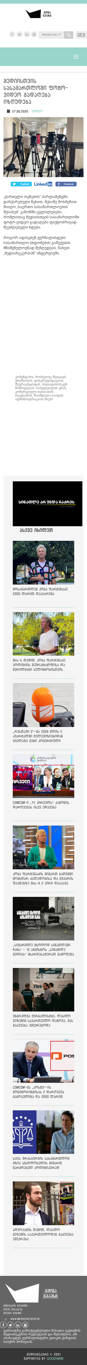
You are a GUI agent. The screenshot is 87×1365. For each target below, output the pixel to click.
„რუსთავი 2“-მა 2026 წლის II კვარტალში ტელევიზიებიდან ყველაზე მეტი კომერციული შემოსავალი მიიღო (38, 737)
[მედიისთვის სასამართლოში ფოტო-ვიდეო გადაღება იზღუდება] (43, 148)
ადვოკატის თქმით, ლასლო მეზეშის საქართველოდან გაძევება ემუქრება (43, 1234)
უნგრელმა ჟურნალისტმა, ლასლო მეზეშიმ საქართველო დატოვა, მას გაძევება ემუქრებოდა (43, 1021)
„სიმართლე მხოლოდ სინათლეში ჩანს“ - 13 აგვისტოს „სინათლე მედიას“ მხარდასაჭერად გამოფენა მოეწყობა (43, 950)
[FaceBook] (21, 184)
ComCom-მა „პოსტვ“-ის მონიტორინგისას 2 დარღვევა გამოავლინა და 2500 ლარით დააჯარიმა (38, 1093)
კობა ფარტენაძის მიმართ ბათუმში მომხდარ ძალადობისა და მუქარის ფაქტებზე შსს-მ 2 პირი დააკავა (43, 878)
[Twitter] (43, 184)
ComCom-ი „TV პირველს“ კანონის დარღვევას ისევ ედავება (41, 804)
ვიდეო (37, 111)
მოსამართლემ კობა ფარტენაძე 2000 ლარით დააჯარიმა (40, 591)
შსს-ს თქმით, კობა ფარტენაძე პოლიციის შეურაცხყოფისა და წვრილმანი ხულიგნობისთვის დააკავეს (39, 666)
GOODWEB (55, 1358)
